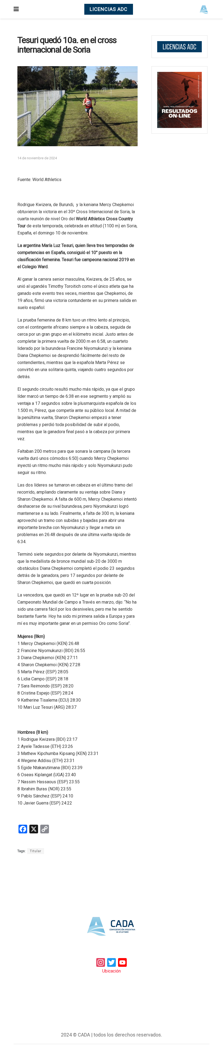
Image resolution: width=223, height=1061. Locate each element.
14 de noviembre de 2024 (37, 158)
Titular (35, 851)
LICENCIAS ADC (109, 9)
